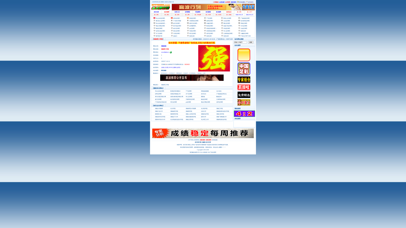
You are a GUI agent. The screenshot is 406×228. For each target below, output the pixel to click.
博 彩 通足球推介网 (160, 96)
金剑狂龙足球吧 (160, 31)
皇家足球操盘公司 (175, 94)
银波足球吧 (159, 28)
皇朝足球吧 (192, 18)
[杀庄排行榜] (160, 7)
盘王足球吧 (176, 23)
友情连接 (214, 140)
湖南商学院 (189, 111)
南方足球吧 (176, 28)
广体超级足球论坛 (221, 94)
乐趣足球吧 (209, 23)
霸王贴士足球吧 (160, 21)
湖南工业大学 (159, 111)
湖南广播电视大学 (221, 116)
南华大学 (203, 116)
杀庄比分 (203, 94)
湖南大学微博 (159, 108)
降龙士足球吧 (227, 18)
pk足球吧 (191, 28)
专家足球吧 (192, 31)
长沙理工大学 (205, 119)
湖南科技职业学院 (221, 119)
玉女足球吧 (227, 21)
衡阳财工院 (158, 114)
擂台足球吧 (176, 31)
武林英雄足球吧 (210, 31)
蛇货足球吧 (209, 26)
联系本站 (197, 140)
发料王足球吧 (193, 23)
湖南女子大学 (174, 116)
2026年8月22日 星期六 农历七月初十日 (163, 2)
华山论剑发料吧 (160, 23)
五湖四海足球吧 (227, 33)
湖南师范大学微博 (191, 108)
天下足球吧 (159, 33)
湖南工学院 (219, 108)
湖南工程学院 (220, 114)
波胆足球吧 (209, 21)
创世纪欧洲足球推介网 (176, 96)
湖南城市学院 (174, 111)
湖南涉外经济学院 (160, 116)
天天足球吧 (243, 26)
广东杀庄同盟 (177, 21)
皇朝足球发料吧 (210, 28)
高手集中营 (159, 36)
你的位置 (191, 36)
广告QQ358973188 (245, 36)
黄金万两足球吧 (160, 26)
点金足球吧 (243, 28)
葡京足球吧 (227, 23)
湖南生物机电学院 (191, 116)
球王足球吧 (192, 33)
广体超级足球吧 (245, 18)
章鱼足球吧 (244, 23)
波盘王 (175, 36)
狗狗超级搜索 (205, 91)
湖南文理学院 (189, 119)
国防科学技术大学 (160, 119)
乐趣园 (203, 142)
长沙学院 (173, 108)
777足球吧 (209, 18)
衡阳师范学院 (174, 114)
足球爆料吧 (192, 26)
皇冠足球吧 (226, 28)
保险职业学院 (205, 114)
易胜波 (203, 96)
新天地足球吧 (177, 26)
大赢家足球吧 (244, 33)
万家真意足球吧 (193, 21)
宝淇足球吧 (176, 33)
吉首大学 (203, 111)
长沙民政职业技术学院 (176, 119)
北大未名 (219, 91)
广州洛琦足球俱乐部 (161, 102)
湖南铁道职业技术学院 (222, 111)
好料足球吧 (176, 18)
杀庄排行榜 (198, 142)
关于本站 (191, 140)
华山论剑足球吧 (160, 18)
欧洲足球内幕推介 (175, 91)
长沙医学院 (204, 108)
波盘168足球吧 (228, 26)
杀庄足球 (208, 142)
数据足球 (219, 96)
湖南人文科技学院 (191, 114)
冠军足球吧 (209, 33)
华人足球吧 (226, 31)
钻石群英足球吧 (245, 21)
